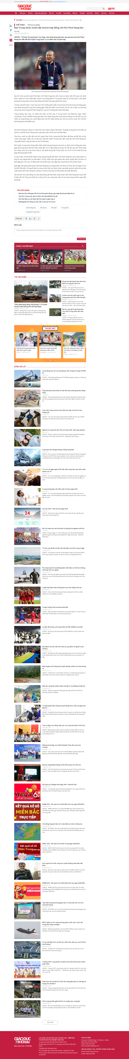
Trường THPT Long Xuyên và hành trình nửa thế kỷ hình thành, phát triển (64, 963)
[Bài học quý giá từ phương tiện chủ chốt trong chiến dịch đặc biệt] (55, 312)
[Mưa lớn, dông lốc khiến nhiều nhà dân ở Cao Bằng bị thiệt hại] (50, 339)
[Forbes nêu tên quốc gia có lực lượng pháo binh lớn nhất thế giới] (55, 298)
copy (38, 218)
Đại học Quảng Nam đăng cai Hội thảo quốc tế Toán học (61, 765)
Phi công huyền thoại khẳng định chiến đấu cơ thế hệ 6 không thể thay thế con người (63, 569)
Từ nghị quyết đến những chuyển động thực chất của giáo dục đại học (64, 707)
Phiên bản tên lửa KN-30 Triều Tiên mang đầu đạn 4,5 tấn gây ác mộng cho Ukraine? (64, 983)
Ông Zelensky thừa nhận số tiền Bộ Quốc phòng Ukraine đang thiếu (63, 392)
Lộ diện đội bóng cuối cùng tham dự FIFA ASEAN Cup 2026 (27, 267)
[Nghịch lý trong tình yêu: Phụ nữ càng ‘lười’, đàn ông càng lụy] (27, 438)
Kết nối (51, 13)
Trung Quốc (65, 208)
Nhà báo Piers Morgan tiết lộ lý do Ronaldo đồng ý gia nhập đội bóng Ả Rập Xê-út (47, 193)
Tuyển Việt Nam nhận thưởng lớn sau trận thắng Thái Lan (62, 588)
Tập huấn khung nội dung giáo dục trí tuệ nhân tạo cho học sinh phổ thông (63, 904)
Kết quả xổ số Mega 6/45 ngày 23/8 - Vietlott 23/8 (59, 784)
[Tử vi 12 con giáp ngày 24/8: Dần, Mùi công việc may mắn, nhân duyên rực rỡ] (27, 477)
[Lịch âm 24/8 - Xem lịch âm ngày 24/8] (27, 516)
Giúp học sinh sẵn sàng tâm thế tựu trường (73, 349)
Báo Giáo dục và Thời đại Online (25, 7)
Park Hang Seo (31, 208)
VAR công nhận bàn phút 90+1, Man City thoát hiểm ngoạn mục (75, 267)
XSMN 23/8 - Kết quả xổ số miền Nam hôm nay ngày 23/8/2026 (63, 883)
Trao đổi (58, 13)
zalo (11, 25)
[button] (78, 245)
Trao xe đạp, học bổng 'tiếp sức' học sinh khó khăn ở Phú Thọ (63, 725)
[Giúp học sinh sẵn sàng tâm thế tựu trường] (74, 339)
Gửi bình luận (81, 239)
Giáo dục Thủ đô (111, 9)
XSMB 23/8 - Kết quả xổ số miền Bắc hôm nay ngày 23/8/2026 (63, 804)
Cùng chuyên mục (24, 246)
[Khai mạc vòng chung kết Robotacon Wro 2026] (26, 339)
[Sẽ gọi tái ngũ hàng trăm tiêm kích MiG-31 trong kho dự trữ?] (55, 284)
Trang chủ (16, 13)
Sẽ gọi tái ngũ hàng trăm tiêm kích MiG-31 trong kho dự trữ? (74, 282)
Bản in (11, 34)
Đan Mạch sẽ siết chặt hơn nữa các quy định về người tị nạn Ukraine (63, 648)
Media (97, 13)
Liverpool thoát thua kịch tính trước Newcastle (50, 267)
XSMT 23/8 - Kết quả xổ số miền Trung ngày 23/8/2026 (61, 844)
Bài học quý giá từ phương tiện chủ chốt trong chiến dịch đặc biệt (73, 311)
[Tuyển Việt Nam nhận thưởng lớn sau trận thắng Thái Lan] (27, 595)
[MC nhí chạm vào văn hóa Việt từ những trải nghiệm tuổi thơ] (27, 536)
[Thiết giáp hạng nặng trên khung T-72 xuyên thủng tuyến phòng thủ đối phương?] (31, 291)
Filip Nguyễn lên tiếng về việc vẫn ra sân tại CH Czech (37, 202)
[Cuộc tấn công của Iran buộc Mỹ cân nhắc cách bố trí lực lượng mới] (27, 418)
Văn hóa (103, 13)
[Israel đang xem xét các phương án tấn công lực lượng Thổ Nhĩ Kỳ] (27, 378)
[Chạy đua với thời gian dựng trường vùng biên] (27, 457)
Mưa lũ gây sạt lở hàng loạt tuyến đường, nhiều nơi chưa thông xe (64, 667)
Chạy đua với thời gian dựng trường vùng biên (58, 450)
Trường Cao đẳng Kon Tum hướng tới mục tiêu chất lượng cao (64, 1021)
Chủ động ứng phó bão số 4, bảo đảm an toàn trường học (62, 824)
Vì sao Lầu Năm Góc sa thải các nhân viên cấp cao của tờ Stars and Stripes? (64, 943)
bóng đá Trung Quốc (33, 212)
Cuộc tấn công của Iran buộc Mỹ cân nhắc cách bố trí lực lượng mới (62, 411)
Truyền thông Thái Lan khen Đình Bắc (55, 607)
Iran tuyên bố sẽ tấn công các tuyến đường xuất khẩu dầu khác (62, 864)
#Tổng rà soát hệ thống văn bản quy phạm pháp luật (51, 20)
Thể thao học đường (33, 25)
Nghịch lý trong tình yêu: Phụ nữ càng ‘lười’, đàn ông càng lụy (63, 430)
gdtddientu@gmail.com (60, 1)
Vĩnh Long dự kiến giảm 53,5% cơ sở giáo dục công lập (61, 1001)
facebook (11, 29)
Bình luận (11, 40)
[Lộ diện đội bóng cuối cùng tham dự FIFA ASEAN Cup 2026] (27, 257)
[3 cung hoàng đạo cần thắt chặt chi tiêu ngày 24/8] (27, 497)
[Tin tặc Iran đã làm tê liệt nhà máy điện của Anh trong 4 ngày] (27, 556)
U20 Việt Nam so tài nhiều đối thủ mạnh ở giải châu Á (37, 199)
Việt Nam (54, 208)
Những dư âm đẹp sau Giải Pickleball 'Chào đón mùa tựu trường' (61, 746)
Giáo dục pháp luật (41, 13)
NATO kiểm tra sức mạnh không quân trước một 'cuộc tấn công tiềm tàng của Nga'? (62, 923)
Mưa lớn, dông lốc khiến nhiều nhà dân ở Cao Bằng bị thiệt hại (50, 350)
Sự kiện (19, 20)
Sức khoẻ (90, 13)
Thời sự (30, 13)
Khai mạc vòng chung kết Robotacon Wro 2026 (24, 349)
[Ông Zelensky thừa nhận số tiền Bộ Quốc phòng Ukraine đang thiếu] (27, 398)
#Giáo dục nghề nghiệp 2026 (30, 20)
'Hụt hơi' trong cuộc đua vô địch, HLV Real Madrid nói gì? (38, 196)
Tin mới (11, 45)
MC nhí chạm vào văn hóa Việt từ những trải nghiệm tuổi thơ (63, 528)
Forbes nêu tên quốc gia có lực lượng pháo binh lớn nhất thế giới (73, 296)
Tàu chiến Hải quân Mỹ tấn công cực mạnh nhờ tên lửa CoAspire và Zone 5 (61, 1042)
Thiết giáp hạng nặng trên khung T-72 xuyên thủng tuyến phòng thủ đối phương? (30, 306)
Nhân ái (75, 13)
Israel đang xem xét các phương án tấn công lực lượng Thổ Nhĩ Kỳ (64, 372)
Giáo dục (22, 13)
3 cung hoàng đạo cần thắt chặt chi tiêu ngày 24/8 (59, 489)
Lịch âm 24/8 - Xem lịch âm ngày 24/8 (55, 509)
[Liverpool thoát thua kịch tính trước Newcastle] (51, 257)
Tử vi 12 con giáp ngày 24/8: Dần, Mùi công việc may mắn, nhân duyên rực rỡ (64, 470)
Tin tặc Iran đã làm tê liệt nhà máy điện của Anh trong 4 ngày (63, 548)
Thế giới (82, 13)
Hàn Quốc (43, 208)
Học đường (66, 13)
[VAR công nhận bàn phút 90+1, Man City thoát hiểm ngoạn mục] (75, 257)
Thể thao (111, 13)
